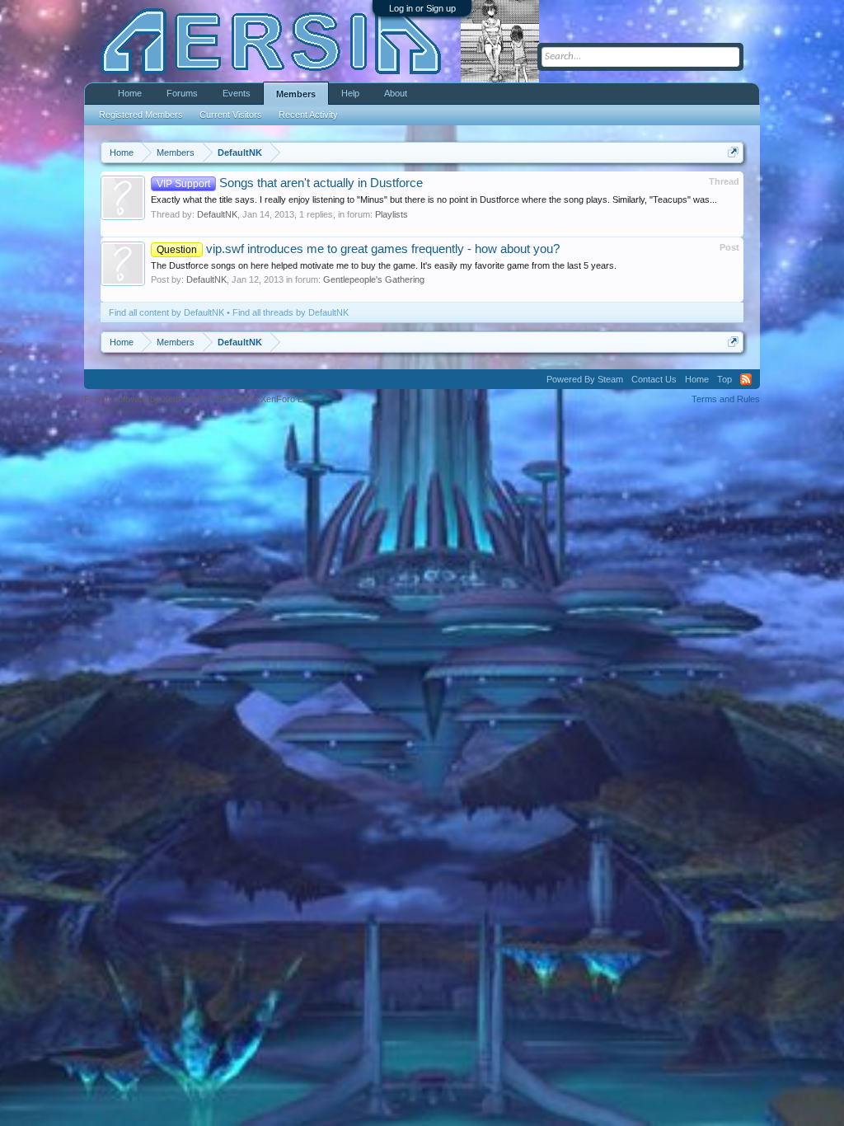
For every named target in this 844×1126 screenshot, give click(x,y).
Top (724, 379)
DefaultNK (217, 214)
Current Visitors (230, 115)
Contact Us (654, 379)
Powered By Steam (584, 379)
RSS (746, 379)
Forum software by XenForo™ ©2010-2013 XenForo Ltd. (198, 399)
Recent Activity (308, 115)
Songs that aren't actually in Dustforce (290, 183)
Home (130, 93)
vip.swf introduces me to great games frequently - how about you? (358, 249)
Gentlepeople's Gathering (373, 279)
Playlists (391, 214)
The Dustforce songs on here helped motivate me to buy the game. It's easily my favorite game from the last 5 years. (384, 265)
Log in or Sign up (422, 8)
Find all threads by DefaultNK (290, 312)
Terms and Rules (726, 399)
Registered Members (141, 115)
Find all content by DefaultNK (166, 312)
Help (350, 93)
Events (237, 93)
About (395, 93)
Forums (182, 93)
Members (296, 94)
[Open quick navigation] (733, 152)
